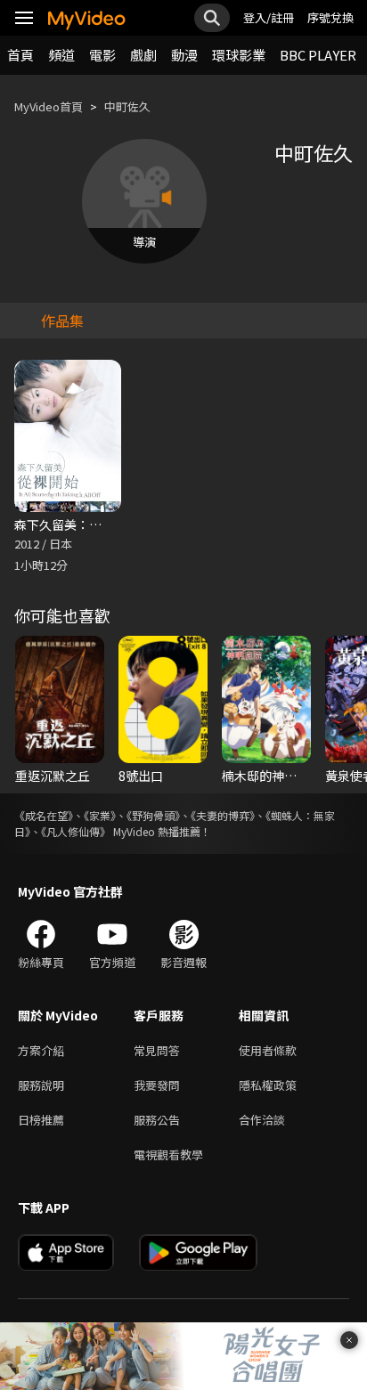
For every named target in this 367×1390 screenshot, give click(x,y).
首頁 (20, 54)
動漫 (184, 54)
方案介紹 (41, 1050)
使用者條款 (268, 1050)
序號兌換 (330, 17)
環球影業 (238, 54)
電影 (102, 54)
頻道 (61, 54)
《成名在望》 (43, 815)
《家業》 (100, 815)
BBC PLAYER (318, 54)
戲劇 (143, 54)
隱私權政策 (268, 1085)
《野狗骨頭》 (153, 815)
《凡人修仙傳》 (75, 831)
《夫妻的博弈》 (223, 815)
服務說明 (41, 1085)
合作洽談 (262, 1119)
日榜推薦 (41, 1119)
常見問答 (157, 1050)
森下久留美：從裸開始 (76, 524)
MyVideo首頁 (48, 106)
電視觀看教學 (168, 1154)
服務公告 (157, 1119)
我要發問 (157, 1085)
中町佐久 (127, 106)
